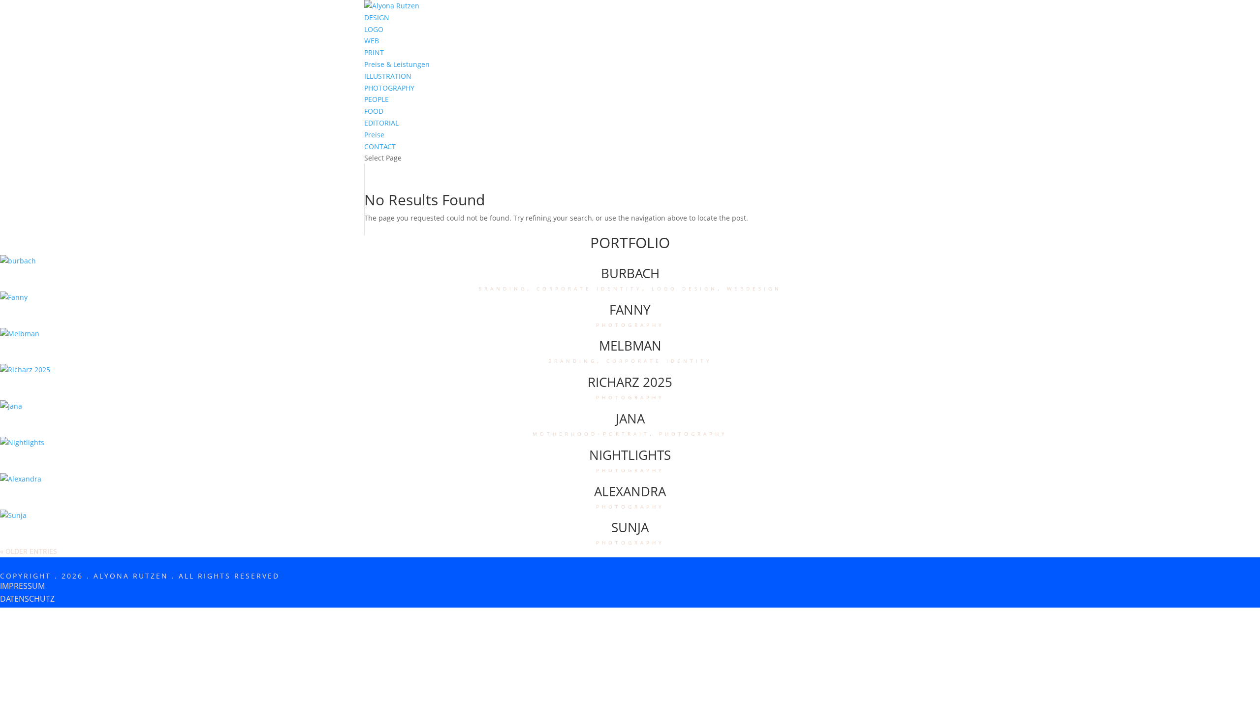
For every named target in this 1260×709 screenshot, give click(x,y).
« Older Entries (28, 551)
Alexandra (630, 491)
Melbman (630, 345)
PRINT (374, 52)
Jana (630, 418)
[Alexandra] (20, 478)
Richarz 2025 (630, 382)
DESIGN (376, 17)
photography (630, 324)
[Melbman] (19, 333)
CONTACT (380, 146)
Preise (374, 134)
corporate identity (589, 287)
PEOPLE (376, 99)
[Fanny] (14, 297)
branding (502, 287)
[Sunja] (13, 515)
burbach (630, 273)
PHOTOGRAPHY (389, 88)
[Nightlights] (22, 442)
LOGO (373, 29)
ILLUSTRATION (387, 76)
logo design (685, 287)
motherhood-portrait (591, 433)
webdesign (754, 287)
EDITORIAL (381, 123)
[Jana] (11, 406)
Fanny (630, 310)
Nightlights (630, 455)
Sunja (630, 527)
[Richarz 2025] (25, 369)
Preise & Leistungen (397, 64)
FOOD (373, 111)
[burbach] (18, 260)
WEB (371, 40)
